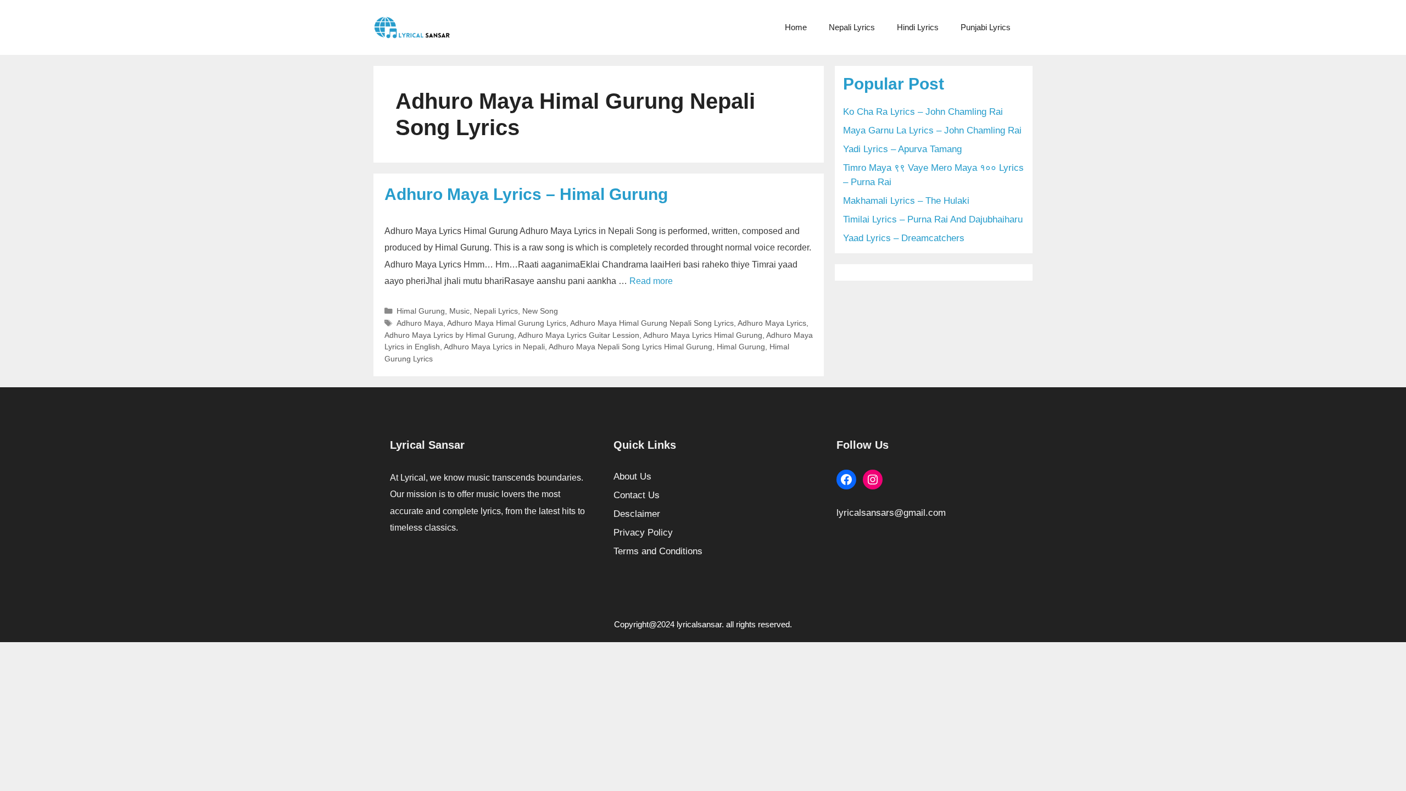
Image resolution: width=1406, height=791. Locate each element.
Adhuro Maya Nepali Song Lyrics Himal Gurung (630, 346)
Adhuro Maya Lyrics (772, 323)
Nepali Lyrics (852, 27)
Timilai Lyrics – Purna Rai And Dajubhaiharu (933, 219)
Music (459, 311)
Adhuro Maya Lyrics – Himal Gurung (526, 194)
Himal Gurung (421, 311)
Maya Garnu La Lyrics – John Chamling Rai (932, 130)
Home (796, 27)
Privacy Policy (643, 532)
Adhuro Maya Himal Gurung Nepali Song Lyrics (652, 323)
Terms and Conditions (657, 551)
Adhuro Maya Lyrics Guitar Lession (578, 335)
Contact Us (636, 495)
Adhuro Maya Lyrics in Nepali (494, 346)
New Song (540, 311)
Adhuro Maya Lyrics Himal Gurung (702, 335)
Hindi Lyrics (918, 27)
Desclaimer (636, 514)
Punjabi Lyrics (986, 27)
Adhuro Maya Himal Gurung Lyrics (506, 323)
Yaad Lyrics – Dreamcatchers (903, 238)
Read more (651, 281)
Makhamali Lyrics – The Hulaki (906, 201)
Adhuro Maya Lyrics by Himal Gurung (449, 335)
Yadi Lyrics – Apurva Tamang (902, 149)
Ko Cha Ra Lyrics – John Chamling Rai (923, 112)
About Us (632, 476)
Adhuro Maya (420, 323)
